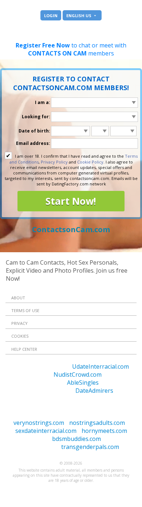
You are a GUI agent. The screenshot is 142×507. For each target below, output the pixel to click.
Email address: (33, 143)
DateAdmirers (94, 391)
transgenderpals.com (90, 447)
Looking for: (36, 117)
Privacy (19, 323)
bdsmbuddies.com (76, 439)
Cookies (19, 336)
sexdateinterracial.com (45, 431)
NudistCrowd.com (78, 374)
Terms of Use (25, 310)
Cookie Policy (90, 162)
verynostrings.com (38, 423)
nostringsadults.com (97, 423)
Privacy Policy (54, 162)
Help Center (24, 349)
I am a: (42, 102)
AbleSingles (83, 383)
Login (51, 15)
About (18, 297)
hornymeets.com (104, 431)
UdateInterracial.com (100, 366)
